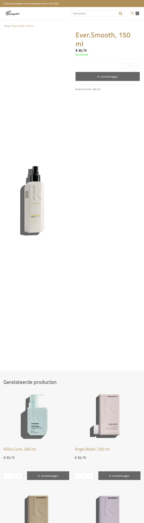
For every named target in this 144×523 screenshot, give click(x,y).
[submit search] (122, 13)
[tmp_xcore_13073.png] (34, 200)
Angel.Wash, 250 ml (92, 449)
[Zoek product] (97, 13)
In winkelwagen (107, 76)
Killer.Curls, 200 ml (20, 449)
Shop (6, 26)
